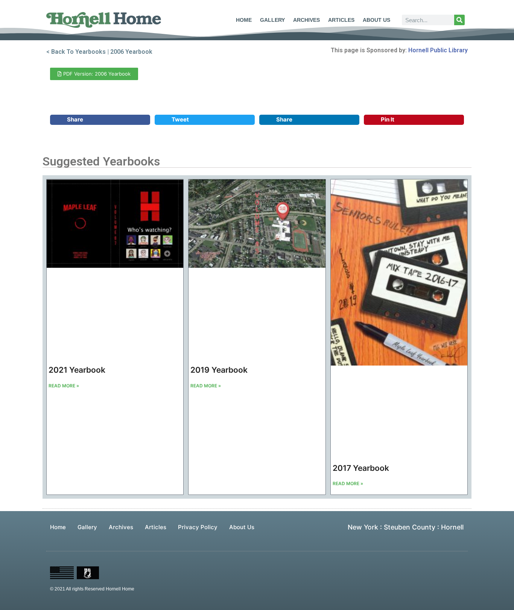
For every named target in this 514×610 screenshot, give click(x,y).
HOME (244, 20)
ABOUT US (376, 20)
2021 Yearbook (77, 370)
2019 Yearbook (219, 370)
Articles (155, 527)
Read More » (64, 385)
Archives (121, 527)
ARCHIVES (306, 20)
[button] (100, 120)
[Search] (459, 20)
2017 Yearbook (361, 468)
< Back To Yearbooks (76, 51)
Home (58, 527)
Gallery (87, 527)
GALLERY (272, 20)
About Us (241, 527)
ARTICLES (341, 20)
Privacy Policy (197, 527)
